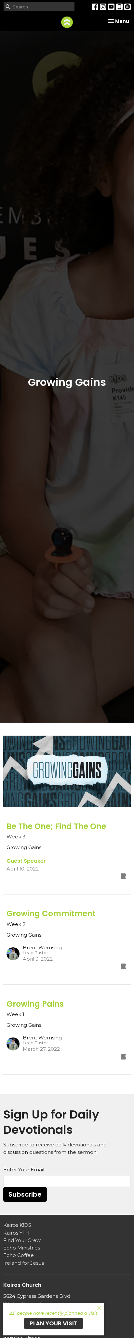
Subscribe (25, 1194)
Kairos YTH (16, 1233)
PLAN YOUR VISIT (53, 1323)
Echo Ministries (21, 1248)
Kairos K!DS (17, 1225)
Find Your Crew (22, 1240)
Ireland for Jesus (23, 1263)
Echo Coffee (18, 1255)
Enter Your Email (23, 1169)
